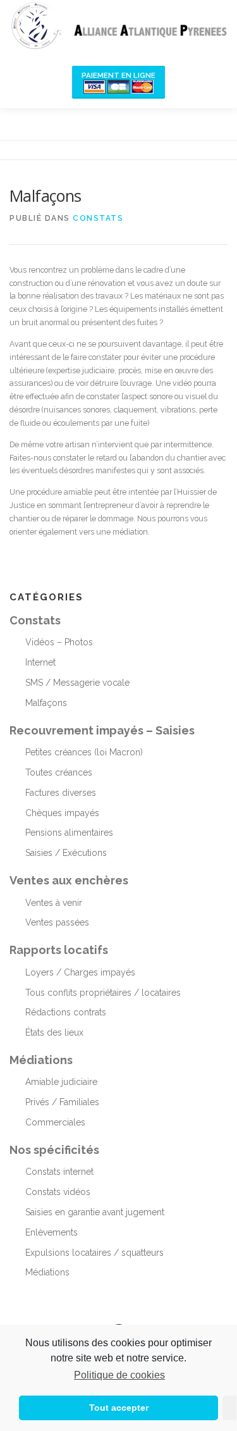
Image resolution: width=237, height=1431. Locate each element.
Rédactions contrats (65, 1012)
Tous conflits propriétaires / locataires (103, 993)
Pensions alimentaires (69, 832)
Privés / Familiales (62, 1102)
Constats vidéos (57, 1192)
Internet (40, 662)
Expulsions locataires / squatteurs (94, 1253)
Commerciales (55, 1122)
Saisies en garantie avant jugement (94, 1212)
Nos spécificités (54, 1149)
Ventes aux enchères (68, 880)
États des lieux (54, 1032)
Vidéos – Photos (59, 642)
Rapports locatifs (58, 950)
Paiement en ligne (118, 75)
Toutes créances (58, 772)
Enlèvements (51, 1232)
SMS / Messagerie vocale (77, 683)
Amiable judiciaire (61, 1082)
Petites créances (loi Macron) (84, 752)
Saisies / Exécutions (66, 853)
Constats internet (59, 1172)
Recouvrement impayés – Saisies (102, 730)
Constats (98, 218)
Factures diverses (60, 793)
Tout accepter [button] (119, 1408)
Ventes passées (57, 922)
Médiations (41, 1060)
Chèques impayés (62, 813)
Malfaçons (46, 703)
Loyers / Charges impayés (80, 972)
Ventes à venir (53, 903)
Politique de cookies (119, 1375)
